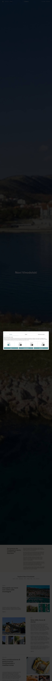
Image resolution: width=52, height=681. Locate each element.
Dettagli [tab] (26, 334)
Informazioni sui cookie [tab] (41, 334)
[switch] (20, 345)
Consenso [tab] (10, 334)
